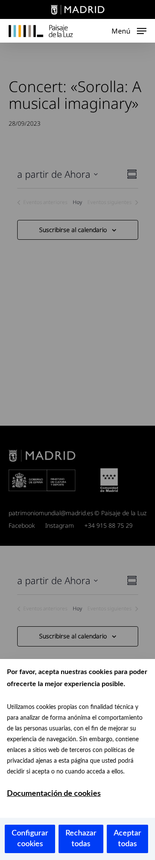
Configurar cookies (30, 838)
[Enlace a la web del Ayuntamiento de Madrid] (77, 10)
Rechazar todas (80, 838)
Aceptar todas (127, 838)
